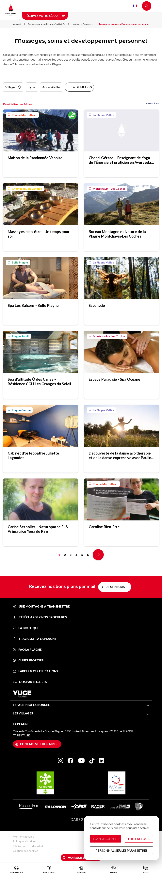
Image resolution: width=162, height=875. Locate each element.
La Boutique (28, 628)
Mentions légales (23, 836)
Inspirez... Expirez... (82, 24)
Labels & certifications (38, 671)
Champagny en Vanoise (27, 188)
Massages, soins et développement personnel (124, 24)
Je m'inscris (115, 587)
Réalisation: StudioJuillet (28, 846)
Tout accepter (106, 839)
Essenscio (97, 305)
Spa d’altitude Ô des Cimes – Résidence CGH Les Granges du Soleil (39, 381)
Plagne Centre (21, 410)
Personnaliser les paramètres (121, 850)
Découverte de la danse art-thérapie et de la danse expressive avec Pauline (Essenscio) (121, 455)
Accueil (17, 24)
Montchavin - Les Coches (109, 188)
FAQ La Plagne (30, 649)
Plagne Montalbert (24, 115)
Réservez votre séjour (42, 15)
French (135, 6)
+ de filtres (82, 87)
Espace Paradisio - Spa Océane (114, 379)
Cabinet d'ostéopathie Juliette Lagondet (33, 455)
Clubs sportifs (30, 660)
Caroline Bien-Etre (104, 526)
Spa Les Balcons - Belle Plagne (33, 305)
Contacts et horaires (38, 744)
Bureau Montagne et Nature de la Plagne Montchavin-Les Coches (117, 233)
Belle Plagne (20, 262)
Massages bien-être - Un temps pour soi (39, 233)
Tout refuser (138, 839)
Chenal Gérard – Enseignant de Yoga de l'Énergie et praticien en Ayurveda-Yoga (120, 160)
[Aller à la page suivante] (98, 554)
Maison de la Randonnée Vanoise (35, 157)
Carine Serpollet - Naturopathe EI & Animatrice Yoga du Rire (38, 529)
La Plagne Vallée (103, 115)
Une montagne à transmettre (44, 606)
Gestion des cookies (25, 850)
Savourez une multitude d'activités (46, 24)
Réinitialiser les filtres (17, 104)
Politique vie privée (24, 841)
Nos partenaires (33, 682)
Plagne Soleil (20, 336)
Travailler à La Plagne (37, 638)
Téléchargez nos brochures (42, 617)
